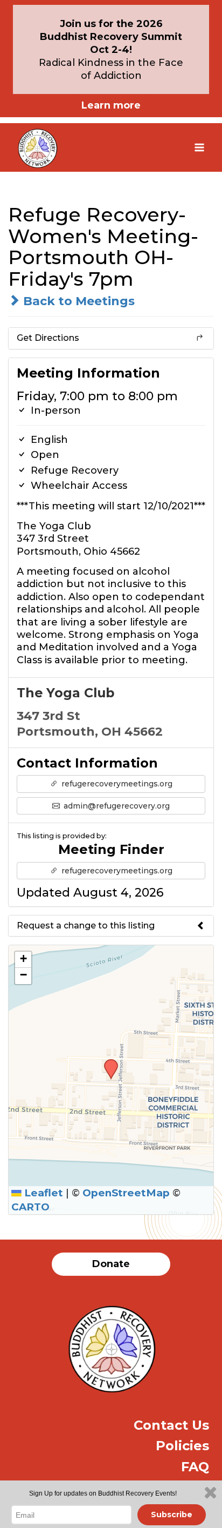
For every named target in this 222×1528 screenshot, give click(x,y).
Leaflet (42, 1193)
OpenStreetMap (126, 1193)
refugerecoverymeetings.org (115, 784)
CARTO (30, 1207)
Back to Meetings (77, 301)
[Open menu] (199, 147)
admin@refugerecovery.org (115, 806)
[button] (107, 1062)
